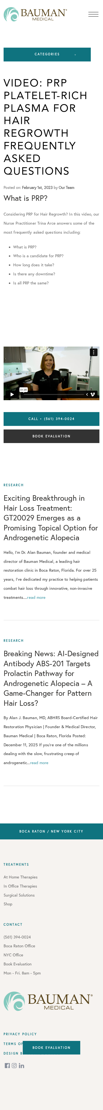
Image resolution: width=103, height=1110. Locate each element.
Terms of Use (18, 1044)
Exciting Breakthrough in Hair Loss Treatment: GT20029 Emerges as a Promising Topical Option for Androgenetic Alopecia (51, 517)
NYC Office (13, 954)
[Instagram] (14, 1065)
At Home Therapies (21, 876)
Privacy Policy (20, 1034)
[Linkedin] (21, 1065)
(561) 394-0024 (17, 936)
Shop (8, 903)
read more (36, 597)
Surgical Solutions (19, 895)
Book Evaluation (52, 436)
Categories (47, 54)
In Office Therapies (20, 885)
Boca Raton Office (19, 945)
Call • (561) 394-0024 (52, 419)
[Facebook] (8, 1065)
